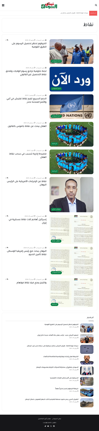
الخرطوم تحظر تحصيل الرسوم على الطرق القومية (61, 324)
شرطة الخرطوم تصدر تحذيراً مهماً (66, 389)
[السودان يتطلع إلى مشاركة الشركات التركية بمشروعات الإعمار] (86, 370)
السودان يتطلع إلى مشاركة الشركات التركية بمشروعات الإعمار (57, 367)
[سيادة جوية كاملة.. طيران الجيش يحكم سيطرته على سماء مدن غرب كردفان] (86, 349)
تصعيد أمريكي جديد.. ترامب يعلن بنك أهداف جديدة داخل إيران (57, 335)
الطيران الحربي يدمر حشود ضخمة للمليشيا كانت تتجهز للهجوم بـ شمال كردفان (51, 399)
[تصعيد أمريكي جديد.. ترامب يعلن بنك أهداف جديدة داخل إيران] (86, 338)
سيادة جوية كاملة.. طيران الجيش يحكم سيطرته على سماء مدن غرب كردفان (63, 13)
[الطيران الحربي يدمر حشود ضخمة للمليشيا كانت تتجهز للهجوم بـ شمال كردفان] (86, 402)
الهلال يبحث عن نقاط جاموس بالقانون (27, 126)
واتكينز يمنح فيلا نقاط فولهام (31, 283)
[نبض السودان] (49, 5)
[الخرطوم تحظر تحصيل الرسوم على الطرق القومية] (86, 327)
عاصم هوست (47, 423)
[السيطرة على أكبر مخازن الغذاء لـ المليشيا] (86, 381)
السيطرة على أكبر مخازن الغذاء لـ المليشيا (64, 378)
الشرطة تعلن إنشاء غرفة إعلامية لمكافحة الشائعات (60, 357)
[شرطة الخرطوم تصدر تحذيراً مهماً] (86, 392)
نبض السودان (40, 40)
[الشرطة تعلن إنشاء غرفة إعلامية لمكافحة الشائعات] (86, 360)
